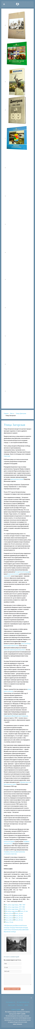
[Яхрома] (17, 81)
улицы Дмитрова (23, 929)
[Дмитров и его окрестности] (17, 252)
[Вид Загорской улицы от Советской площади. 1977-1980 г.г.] (14, 907)
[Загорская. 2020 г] (8, 917)
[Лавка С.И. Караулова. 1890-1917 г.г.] (18, 917)
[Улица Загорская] (16, 944)
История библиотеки (23, 1002)
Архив (26, 1005)
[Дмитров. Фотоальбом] (17, 364)
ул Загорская (14, 929)
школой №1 (7, 576)
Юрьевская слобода (10, 931)
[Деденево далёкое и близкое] (17, 25)
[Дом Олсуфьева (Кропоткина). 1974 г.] (8, 913)
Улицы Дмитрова (21, 413)
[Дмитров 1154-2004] (17, 110)
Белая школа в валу (13, 574)
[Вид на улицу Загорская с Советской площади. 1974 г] (23, 911)
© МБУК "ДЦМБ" (16, 1009)
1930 (5, 925)
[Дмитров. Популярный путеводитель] (17, 167)
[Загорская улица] (11, 911)
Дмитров (9, 925)
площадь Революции (16, 927)
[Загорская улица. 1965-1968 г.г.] (18, 913)
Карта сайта (11, 1005)
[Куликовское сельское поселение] (17, 53)
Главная (6, 413)
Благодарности (10, 1002)
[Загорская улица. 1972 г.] (8, 915)
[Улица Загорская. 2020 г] (8, 922)
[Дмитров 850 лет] (17, 336)
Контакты (20, 1005)
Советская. (7, 456)
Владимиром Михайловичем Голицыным (16, 716)
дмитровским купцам (17, 479)
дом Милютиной (17, 925)
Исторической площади (22, 572)
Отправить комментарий (12, 989)
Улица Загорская (14, 425)
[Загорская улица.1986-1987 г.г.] (14, 904)
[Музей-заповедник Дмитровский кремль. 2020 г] (8, 920)
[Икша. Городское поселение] (17, 138)
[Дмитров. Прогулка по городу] (17, 196)
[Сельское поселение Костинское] (17, 224)
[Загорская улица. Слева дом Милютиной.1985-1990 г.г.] (18, 915)
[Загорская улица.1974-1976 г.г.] (14, 909)
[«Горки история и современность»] (17, 391)
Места (12, 413)
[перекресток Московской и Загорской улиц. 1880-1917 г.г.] (18, 920)
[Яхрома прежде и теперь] (17, 307)
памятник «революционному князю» (14, 649)
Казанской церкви (9, 841)
